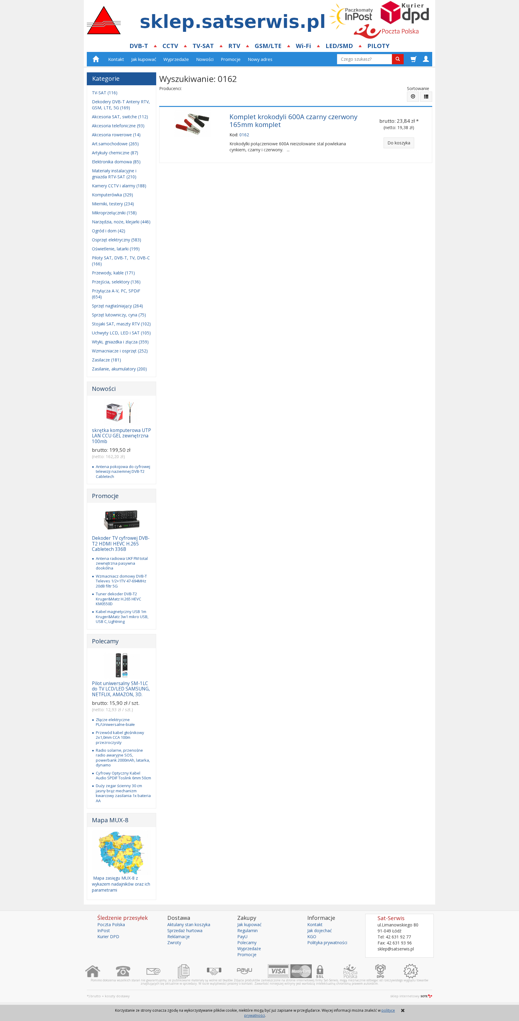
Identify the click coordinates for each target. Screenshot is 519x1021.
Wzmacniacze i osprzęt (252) (120, 351)
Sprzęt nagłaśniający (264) (117, 306)
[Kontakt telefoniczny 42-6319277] (131, 971)
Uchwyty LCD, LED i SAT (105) (121, 333)
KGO (311, 936)
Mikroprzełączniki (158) (114, 213)
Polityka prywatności (327, 942)
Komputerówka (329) (112, 195)
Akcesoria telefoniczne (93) (118, 125)
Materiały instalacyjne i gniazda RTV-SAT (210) (114, 174)
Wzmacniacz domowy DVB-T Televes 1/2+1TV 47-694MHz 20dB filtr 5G (121, 581)
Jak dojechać (319, 930)
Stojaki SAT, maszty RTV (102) (121, 324)
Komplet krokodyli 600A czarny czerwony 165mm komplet (293, 120)
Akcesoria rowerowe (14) (116, 134)
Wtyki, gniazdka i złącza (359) (120, 342)
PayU (242, 936)
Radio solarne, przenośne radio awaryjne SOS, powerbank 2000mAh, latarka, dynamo (123, 758)
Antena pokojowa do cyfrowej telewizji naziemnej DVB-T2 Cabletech (123, 471)
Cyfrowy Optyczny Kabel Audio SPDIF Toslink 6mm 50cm (123, 775)
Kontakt (116, 59)
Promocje (231, 59)
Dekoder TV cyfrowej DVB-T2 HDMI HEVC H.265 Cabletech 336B (121, 543)
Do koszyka (398, 143)
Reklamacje (178, 936)
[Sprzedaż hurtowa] (222, 971)
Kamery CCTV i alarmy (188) (119, 186)
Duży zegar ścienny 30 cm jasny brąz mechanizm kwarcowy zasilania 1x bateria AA (123, 793)
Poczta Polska (111, 924)
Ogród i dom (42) (108, 231)
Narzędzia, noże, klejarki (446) (121, 222)
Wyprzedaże (176, 59)
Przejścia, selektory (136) (116, 282)
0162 (244, 134)
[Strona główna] (100, 971)
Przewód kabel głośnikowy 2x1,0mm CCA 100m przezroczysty (120, 737)
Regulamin (247, 930)
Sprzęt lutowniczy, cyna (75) (119, 315)
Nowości (205, 59)
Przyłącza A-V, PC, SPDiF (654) (116, 294)
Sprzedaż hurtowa (184, 930)
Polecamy (105, 641)
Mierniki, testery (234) (113, 204)
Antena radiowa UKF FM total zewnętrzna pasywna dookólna (122, 563)
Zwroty (174, 942)
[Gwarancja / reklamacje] (418, 971)
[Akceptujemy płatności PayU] (252, 971)
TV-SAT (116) (104, 92)
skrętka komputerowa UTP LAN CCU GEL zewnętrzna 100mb (121, 436)
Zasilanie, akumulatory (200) (119, 369)
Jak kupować (143, 59)
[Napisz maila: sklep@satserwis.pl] (161, 971)
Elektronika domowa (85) (116, 162)
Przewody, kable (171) (113, 273)
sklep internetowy (405, 996)
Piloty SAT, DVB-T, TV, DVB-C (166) (121, 261)
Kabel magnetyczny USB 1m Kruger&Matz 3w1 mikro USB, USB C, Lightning (122, 616)
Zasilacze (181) (106, 360)
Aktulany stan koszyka (188, 924)
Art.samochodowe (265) (115, 144)
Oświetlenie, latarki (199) (116, 249)
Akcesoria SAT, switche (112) (120, 116)
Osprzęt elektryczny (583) (116, 240)
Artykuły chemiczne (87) (115, 153)
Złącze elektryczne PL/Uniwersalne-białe (115, 722)
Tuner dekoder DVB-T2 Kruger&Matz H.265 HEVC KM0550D (118, 598)
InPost (103, 930)
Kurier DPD (108, 936)
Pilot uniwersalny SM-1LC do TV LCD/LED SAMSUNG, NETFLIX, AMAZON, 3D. (121, 689)
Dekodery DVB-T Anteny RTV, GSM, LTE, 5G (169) (121, 104)
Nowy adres (260, 59)
